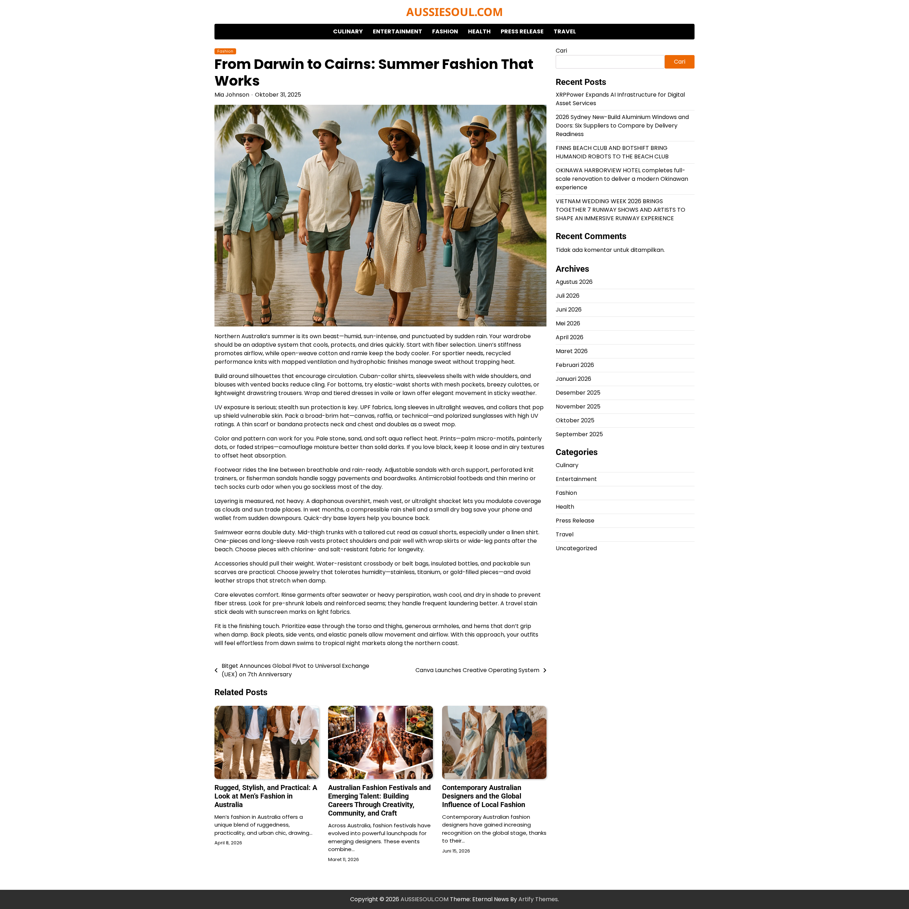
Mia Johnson (231, 95)
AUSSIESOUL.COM (454, 11)
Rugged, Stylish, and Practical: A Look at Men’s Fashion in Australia (265, 796)
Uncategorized (576, 548)
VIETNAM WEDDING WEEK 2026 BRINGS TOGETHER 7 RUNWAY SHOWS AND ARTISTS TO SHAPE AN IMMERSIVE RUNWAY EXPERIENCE (620, 210)
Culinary (348, 31)
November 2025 (578, 407)
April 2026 (569, 338)
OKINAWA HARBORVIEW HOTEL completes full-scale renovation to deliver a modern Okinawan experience (622, 179)
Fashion (445, 31)
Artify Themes (538, 899)
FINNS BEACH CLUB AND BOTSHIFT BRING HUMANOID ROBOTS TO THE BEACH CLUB (612, 152)
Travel (565, 31)
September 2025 (579, 435)
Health (479, 31)
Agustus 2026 (574, 282)
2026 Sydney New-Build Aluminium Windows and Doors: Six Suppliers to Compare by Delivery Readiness (622, 126)
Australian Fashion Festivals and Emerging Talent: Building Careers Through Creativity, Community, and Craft (379, 800)
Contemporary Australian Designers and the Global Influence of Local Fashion (483, 796)
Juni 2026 (569, 310)
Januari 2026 (573, 379)
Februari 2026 (575, 365)
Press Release (522, 31)
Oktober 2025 (575, 421)
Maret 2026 (572, 351)
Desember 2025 (578, 393)
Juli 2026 (567, 296)
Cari (561, 51)
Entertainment (397, 31)
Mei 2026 (568, 324)
